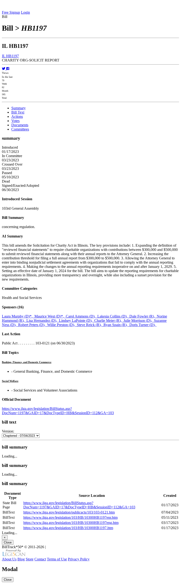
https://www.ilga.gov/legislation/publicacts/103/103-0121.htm (69, 512)
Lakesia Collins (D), (113, 316)
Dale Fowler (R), (143, 316)
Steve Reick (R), (90, 325)
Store (29, 559)
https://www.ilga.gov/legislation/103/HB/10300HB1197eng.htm (71, 523)
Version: (8, 431)
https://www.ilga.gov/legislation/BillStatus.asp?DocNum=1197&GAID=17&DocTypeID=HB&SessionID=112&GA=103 (58, 411)
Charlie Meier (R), (108, 321)
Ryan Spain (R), (116, 325)
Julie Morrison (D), (138, 321)
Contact (40, 559)
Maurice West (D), (50, 316)
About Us (9, 559)
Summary (18, 108)
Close (8, 542)
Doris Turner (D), (142, 325)
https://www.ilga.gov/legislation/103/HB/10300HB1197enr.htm (70, 517)
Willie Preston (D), (62, 325)
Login (25, 12)
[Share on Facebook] (7, 69)
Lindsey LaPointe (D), (76, 321)
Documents (19, 125)
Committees (20, 129)
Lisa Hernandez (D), (42, 321)
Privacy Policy (79, 559)
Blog (21, 559)
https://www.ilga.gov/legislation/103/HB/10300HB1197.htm (68, 528)
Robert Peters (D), (32, 325)
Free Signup (11, 12)
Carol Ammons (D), (81, 316)
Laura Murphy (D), (18, 316)
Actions (17, 116)
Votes (15, 121)
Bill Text (17, 112)
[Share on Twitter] (4, 69)
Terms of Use (57, 559)
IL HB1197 (10, 56)
